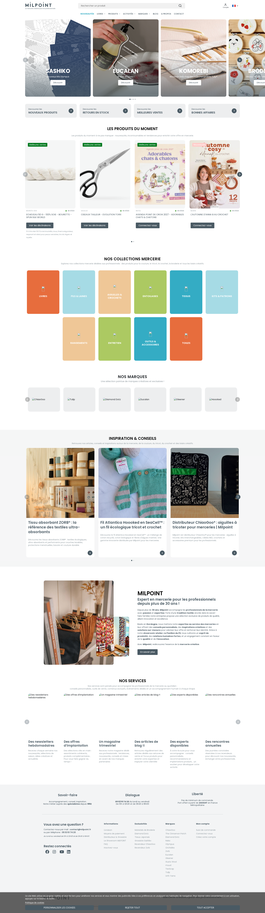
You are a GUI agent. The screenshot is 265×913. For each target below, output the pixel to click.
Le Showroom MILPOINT (115, 840)
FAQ (106, 844)
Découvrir (58, 82)
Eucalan (169, 854)
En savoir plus (147, 652)
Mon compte (203, 824)
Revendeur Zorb (142, 847)
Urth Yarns (170, 875)
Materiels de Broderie (145, 830)
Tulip (167, 872)
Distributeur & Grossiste (115, 837)
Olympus (169, 844)
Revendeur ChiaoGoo (145, 844)
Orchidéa (169, 847)
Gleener (169, 858)
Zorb (167, 851)
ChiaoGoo (170, 830)
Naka (167, 840)
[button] (225, 6)
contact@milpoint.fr (80, 829)
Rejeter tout (132, 907)
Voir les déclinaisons (40, 225)
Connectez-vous (204, 833)
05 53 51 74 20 (69, 832)
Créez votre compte (206, 837)
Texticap (169, 868)
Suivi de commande (206, 830)
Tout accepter (205, 907)
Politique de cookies (34, 902)
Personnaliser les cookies (59, 907)
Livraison (108, 830)
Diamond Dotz (142, 833)
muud (168, 865)
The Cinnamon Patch (175, 833)
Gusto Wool (171, 861)
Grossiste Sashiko (143, 840)
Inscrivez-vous (111, 847)
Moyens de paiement (114, 833)
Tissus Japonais (142, 837)
